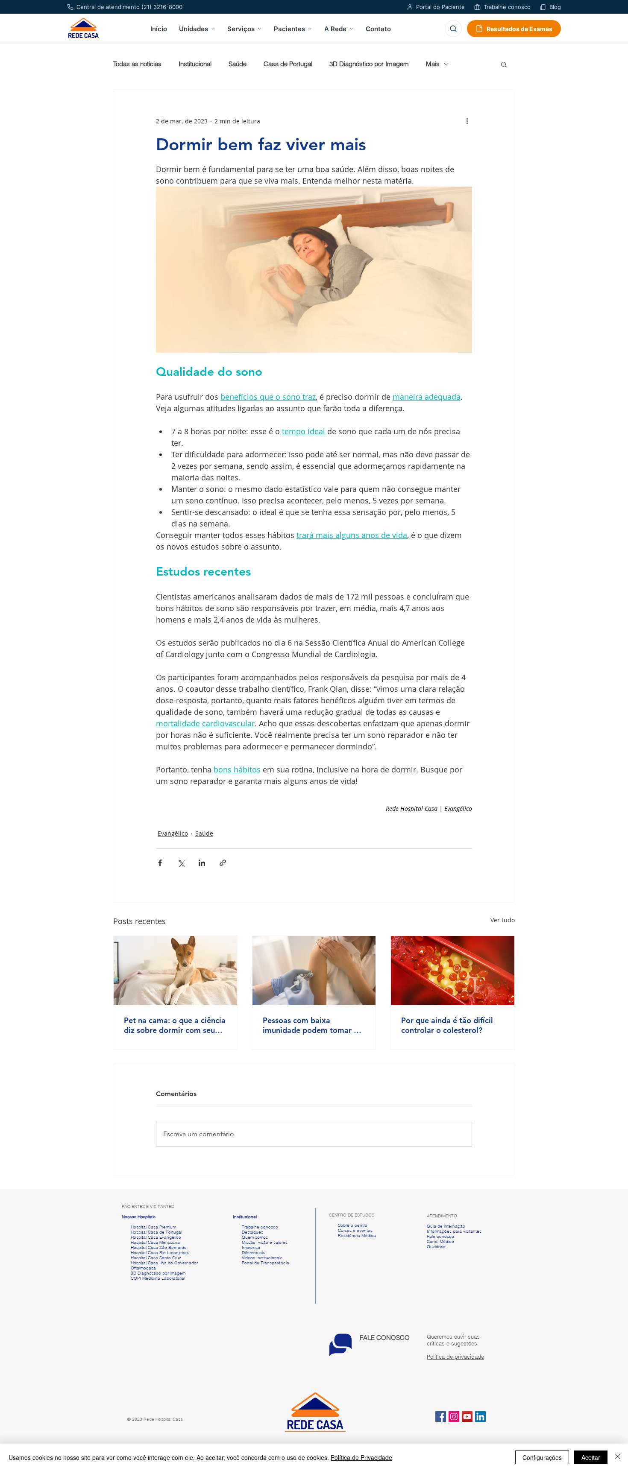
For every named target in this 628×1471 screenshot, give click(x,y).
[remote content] (397, 808)
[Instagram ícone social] (454, 1416)
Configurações (542, 1457)
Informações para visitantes (454, 1231)
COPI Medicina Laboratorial (153, 1278)
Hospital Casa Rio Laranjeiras (158, 1252)
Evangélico (173, 833)
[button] (504, 64)
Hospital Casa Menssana (155, 1242)
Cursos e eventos (354, 1230)
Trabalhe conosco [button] (255, 1227)
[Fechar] (618, 1457)
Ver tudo (502, 920)
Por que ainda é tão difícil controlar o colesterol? (447, 1025)
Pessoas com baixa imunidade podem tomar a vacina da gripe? (310, 1025)
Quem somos (255, 1237)
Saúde (238, 64)
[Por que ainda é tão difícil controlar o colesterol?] (452, 970)
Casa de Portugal (288, 64)
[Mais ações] (467, 121)
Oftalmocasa (143, 1268)
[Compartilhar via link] (223, 863)
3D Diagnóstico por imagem (158, 1273)
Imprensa (250, 1247)
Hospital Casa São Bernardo (159, 1247)
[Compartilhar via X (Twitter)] (181, 863)
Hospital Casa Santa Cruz (156, 1257)
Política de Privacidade (361, 1457)
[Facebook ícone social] (440, 1416)
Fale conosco (440, 1236)
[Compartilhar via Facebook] (160, 863)
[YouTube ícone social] (467, 1416)
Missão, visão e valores (265, 1242)
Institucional (195, 64)
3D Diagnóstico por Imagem (369, 64)
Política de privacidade (455, 1356)
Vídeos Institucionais (261, 1257)
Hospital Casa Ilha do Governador (164, 1263)
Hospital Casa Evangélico (156, 1237)
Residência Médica (357, 1235)
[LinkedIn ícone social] (480, 1416)
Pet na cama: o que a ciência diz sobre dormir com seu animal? (175, 1025)
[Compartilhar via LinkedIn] (202, 863)
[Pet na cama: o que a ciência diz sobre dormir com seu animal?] (175, 970)
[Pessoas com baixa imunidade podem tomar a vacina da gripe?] (314, 970)
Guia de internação (446, 1226)
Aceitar (590, 1457)
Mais (433, 64)
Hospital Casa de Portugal (152, 1232)
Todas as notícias (137, 64)
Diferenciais (253, 1252)
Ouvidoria (436, 1246)
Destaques (252, 1232)
